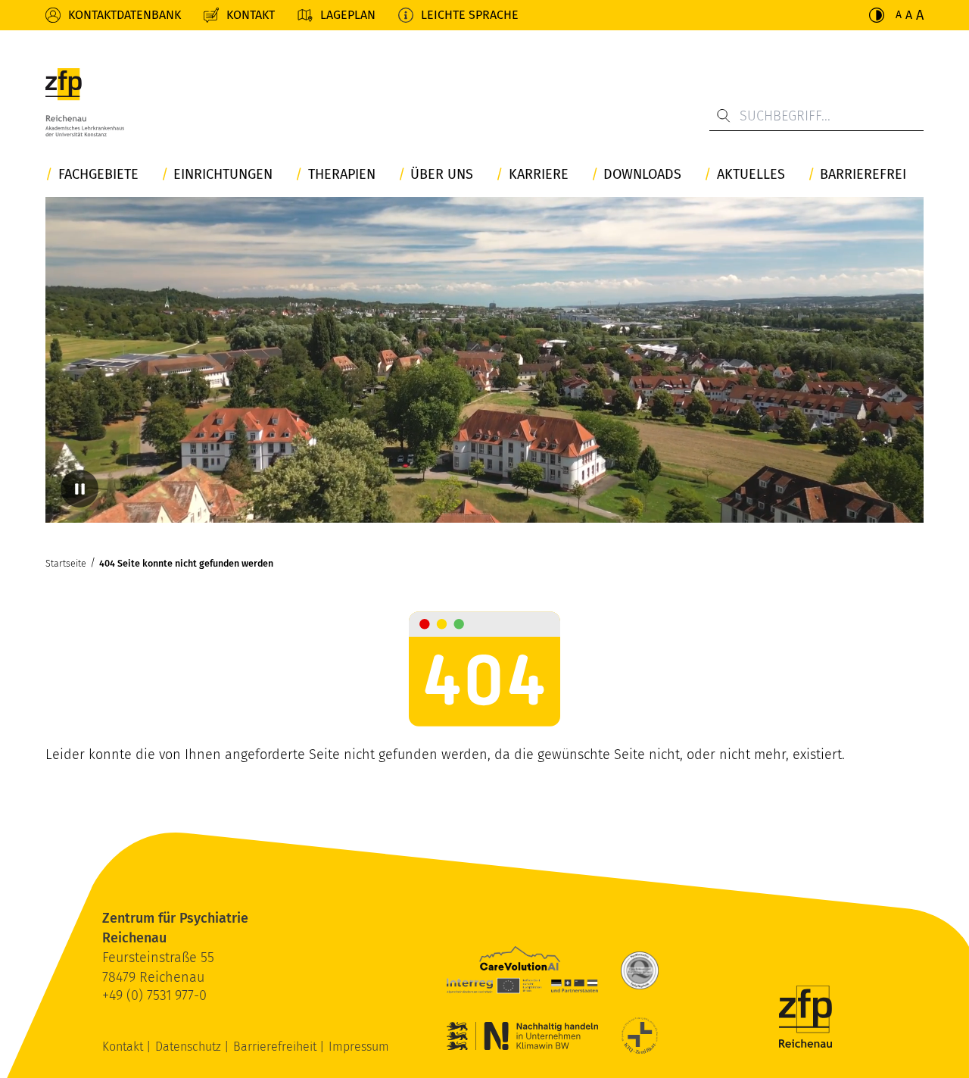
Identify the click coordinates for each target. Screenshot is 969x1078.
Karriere (539, 175)
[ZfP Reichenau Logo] (84, 102)
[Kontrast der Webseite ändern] (876, 15)
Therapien (341, 175)
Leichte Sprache (470, 15)
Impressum (359, 1046)
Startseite (65, 563)
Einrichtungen (223, 175)
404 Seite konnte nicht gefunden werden (186, 563)
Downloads (642, 175)
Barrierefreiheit (276, 1046)
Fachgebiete (98, 175)
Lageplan (347, 15)
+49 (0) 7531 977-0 (154, 995)
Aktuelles (751, 175)
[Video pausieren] (79, 489)
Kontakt (250, 15)
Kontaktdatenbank (124, 15)
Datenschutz (189, 1046)
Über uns (441, 175)
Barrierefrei (863, 175)
